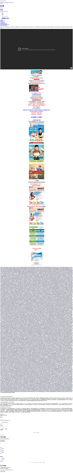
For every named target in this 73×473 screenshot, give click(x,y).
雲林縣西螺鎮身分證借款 (3, 23)
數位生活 (6, 11)
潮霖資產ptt (34, 101)
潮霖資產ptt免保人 (5, 18)
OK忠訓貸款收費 (2, 22)
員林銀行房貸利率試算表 (3, 25)
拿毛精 (2, 6)
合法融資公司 (24, 306)
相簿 (2, 13)
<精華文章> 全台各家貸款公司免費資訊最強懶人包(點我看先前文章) (36, 110)
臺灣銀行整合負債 (2, 24)
